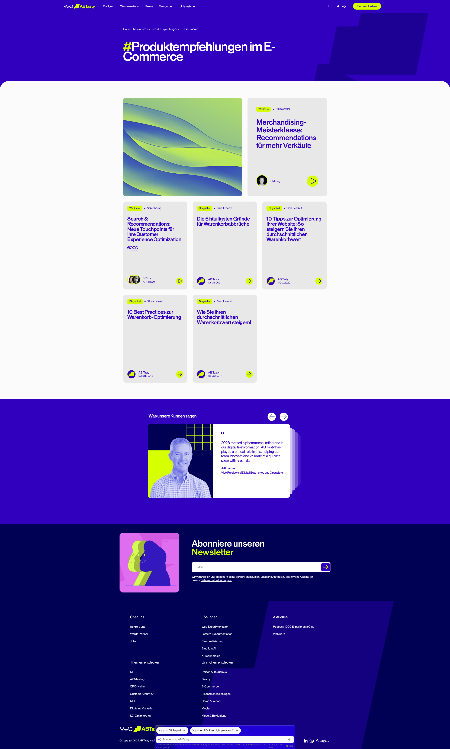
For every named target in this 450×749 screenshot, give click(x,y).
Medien (206, 708)
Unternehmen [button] (188, 6)
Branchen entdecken (218, 662)
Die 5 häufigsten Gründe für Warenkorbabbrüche (223, 221)
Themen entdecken (145, 662)
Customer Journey (141, 694)
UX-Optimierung (140, 716)
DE (328, 6)
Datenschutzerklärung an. (216, 580)
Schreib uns (137, 627)
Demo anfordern (367, 6)
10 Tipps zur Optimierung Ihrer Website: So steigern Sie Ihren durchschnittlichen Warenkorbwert (293, 229)
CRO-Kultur (137, 687)
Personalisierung (212, 641)
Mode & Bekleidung (214, 716)
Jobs (133, 641)
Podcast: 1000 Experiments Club (293, 627)
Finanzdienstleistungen (216, 694)
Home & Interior (211, 701)
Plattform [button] (108, 6)
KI (131, 672)
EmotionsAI (209, 649)
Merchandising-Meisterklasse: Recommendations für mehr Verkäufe (286, 134)
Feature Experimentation (217, 634)
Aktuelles (280, 617)
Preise (149, 6)
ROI (132, 701)
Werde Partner (139, 634)
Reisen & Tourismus (214, 672)
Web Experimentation (215, 627)
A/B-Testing (137, 679)
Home (127, 29)
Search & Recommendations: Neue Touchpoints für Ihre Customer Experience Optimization (154, 229)
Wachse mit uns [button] (129, 6)
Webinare (279, 634)
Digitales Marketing (142, 708)
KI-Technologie (211, 656)
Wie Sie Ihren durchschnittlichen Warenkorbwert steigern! (224, 317)
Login (343, 6)
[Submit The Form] (325, 567)
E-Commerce (210, 687)
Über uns (137, 617)
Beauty (206, 679)
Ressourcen (166, 6)
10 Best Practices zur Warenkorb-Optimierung (154, 315)
